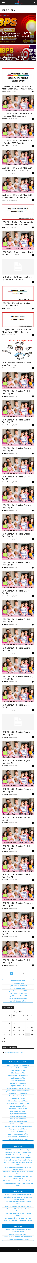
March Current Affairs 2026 (18, 998)
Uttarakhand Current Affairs (18, 1136)
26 (14, 1034)
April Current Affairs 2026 (18, 996)
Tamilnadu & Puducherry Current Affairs (18, 1126)
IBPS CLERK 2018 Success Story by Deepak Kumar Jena (17, 278)
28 (23, 1034)
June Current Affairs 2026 (18, 991)
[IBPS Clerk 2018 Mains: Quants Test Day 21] (18, 863)
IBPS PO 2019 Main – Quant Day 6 (17, 252)
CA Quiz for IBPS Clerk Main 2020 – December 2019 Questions (17, 196)
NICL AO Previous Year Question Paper (18, 1206)
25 (9, 1034)
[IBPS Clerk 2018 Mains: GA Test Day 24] (18, 579)
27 (19, 1034)
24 (4, 1034)
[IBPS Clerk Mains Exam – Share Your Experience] (18, 349)
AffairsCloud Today (18, 983)
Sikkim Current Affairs (18, 1124)
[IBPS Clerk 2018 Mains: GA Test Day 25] (18, 465)
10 (4, 1027)
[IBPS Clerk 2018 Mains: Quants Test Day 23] (18, 636)
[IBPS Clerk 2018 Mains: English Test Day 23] (18, 608)
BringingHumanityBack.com (14, 1052)
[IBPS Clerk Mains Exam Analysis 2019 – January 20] (18, 293)
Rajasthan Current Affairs (18, 1121)
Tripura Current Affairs (18, 1131)
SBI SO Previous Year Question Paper (18, 1155)
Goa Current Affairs (18, 1080)
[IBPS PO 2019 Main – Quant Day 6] (18, 240)
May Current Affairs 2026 (18, 993)
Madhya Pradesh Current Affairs (18, 1103)
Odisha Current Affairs (18, 1116)
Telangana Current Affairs (18, 1129)
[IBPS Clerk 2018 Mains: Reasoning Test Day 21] (18, 892)
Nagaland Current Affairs (18, 1114)
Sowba (4, 282)
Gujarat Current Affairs (18, 1083)
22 (27, 1031)
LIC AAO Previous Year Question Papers (18, 1194)
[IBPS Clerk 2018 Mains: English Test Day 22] (18, 749)
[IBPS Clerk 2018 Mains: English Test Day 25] (18, 380)
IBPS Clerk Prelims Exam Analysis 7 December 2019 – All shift (17, 223)
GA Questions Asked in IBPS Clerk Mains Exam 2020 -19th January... (17, 87)
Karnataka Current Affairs (18, 1096)
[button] (3, 2)
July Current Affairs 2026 (18, 988)
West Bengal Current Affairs (18, 1139)
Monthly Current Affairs (18, 1001)
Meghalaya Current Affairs (18, 1108)
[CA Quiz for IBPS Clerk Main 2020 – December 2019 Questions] (18, 185)
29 (27, 1034)
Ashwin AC (5, 118)
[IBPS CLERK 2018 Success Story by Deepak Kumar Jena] (18, 266)
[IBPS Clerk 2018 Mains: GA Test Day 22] (18, 806)
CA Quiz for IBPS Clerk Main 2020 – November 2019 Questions (17, 169)
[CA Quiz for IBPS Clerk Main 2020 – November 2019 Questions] (18, 157)
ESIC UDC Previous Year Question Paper (18, 1218)
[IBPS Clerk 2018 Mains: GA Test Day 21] (18, 920)
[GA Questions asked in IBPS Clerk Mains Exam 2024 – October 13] (14, 55)
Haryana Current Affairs (18, 1086)
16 (33, 91)
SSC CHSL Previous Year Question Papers (18, 1237)
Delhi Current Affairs (18, 1078)
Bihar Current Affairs (18, 1073)
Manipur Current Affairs (18, 1106)
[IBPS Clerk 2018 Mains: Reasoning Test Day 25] (18, 437)
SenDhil (4, 91)
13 (19, 1027)
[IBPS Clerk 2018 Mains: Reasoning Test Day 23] (18, 665)
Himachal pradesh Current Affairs (18, 1088)
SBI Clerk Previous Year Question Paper (18, 1152)
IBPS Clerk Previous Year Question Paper (18, 1160)
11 (9, 1027)
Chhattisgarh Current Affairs (18, 1075)
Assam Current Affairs (18, 1070)
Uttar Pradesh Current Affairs (18, 1134)
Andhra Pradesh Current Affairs (18, 1065)
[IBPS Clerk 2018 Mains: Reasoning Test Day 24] (18, 494)
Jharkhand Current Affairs (18, 1093)
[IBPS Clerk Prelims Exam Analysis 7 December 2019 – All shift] (18, 212)
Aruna (3, 227)
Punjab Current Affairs (18, 1119)
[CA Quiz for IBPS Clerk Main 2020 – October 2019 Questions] (18, 130)
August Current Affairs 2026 (18, 986)
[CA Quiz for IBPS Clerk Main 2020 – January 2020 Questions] (18, 103)
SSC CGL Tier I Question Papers (18, 1239)
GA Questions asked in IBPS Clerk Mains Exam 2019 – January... (17, 330)
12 (14, 1027)
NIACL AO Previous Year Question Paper (18, 1220)
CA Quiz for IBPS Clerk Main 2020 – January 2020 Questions (17, 114)
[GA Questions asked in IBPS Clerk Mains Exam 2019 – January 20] (18, 319)
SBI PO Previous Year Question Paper (18, 1150)
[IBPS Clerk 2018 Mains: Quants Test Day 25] (18, 408)
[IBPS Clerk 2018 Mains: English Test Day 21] (18, 835)
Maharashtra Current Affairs (18, 1101)
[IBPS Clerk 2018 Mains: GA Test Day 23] (18, 693)
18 (9, 1031)
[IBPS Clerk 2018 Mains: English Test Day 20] (18, 949)
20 (19, 1031)
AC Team (4, 42)
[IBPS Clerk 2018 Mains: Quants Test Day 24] (18, 551)
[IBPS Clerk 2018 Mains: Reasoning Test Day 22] (18, 778)
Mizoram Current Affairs (18, 1111)
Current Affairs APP (18, 981)
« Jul (3, 1041)
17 (4, 1031)
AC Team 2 (5, 396)
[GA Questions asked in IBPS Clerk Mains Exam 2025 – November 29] (18, 28)
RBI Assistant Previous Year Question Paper (18, 1181)
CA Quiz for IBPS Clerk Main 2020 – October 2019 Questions (17, 142)
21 (23, 1031)
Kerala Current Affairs (18, 1098)
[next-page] (23, 973)
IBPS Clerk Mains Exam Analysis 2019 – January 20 (16, 304)
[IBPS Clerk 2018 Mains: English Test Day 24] (18, 522)
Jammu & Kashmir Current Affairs (18, 1091)
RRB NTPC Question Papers (18, 1234)
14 (23, 1027)
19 (14, 1031)
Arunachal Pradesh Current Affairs (18, 1068)
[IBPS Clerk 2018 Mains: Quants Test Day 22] (18, 722)
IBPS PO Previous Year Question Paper (18, 1157)
